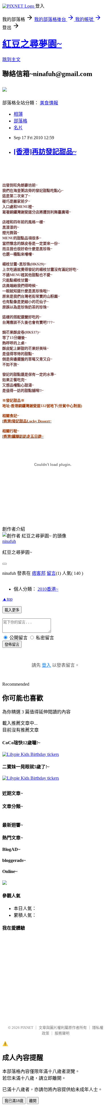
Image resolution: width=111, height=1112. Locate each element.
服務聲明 (62, 1033)
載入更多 (12, 610)
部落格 (20, 121)
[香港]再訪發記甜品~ (45, 151)
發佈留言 (12, 644)
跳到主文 (11, 59)
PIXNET (26, 1027)
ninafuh (9, 541)
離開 (32, 1101)
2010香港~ (48, 589)
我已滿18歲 (14, 1101)
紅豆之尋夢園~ (32, 44)
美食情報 (49, 102)
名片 (18, 127)
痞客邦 (39, 573)
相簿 (18, 114)
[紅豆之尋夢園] (4, 89)
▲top (7, 599)
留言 (51, 573)
